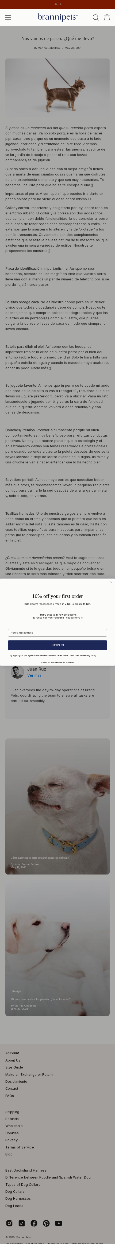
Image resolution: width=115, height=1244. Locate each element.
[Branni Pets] (57, 17)
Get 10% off (57, 644)
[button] (95, 17)
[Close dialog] (111, 582)
